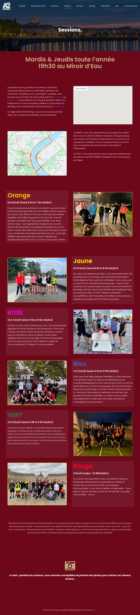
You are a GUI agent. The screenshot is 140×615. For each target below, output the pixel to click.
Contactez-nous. (130, 6)
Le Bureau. (55, 6)
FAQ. (117, 6)
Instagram (13, 100)
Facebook (58, 97)
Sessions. (67, 6)
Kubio (94, 610)
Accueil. (22, 6)
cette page (59, 106)
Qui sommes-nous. (38, 6)
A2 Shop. (92, 6)
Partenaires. (105, 6)
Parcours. (80, 6)
